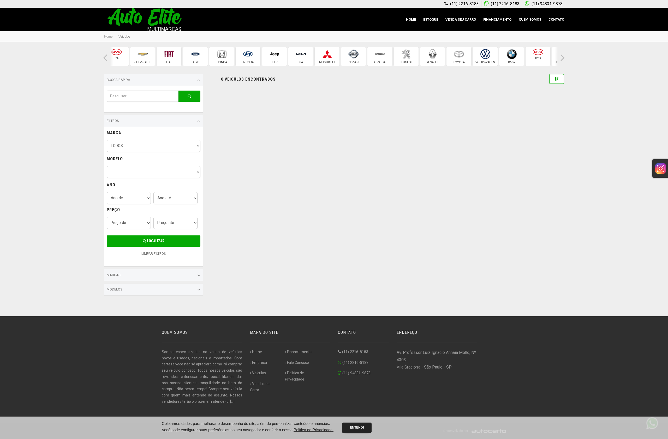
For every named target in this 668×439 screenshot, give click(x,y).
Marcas (114, 275)
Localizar (155, 241)
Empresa (259, 362)
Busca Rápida (118, 80)
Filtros (113, 121)
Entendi (357, 427)
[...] (232, 401)
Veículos (259, 373)
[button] (105, 58)
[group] (116, 56)
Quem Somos (530, 19)
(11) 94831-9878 (356, 373)
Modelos (114, 289)
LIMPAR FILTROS (153, 254)
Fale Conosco (298, 362)
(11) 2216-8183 (354, 351)
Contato (556, 19)
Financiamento (497, 19)
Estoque (430, 19)
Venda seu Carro (460, 19)
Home (411, 19)
